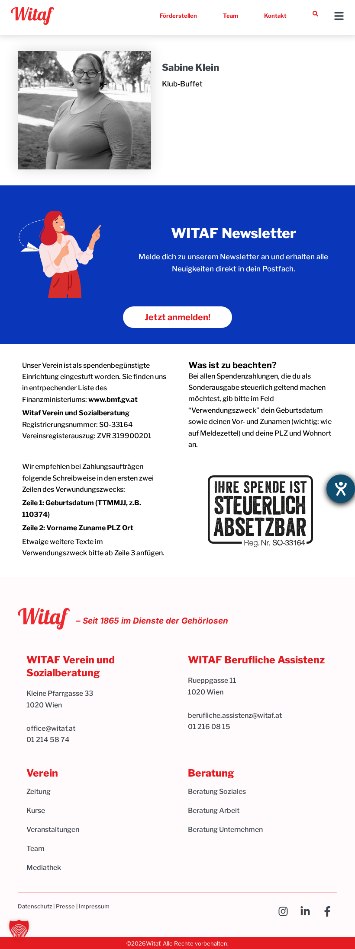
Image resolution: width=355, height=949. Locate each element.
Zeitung (38, 791)
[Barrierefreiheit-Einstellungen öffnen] (340, 488)
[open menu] (339, 16)
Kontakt (275, 15)
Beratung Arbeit (213, 810)
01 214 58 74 (48, 740)
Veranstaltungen (52, 829)
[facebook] (329, 911)
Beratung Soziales (217, 791)
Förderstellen (178, 15)
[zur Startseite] (32, 16)
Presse (65, 906)
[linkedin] (307, 911)
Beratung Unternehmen (225, 829)
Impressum (94, 906)
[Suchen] (315, 13)
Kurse (35, 810)
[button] (19, 930)
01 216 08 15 (209, 727)
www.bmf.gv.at (113, 399)
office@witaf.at (51, 728)
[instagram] (285, 911)
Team (230, 15)
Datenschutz (35, 906)
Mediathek (43, 867)
